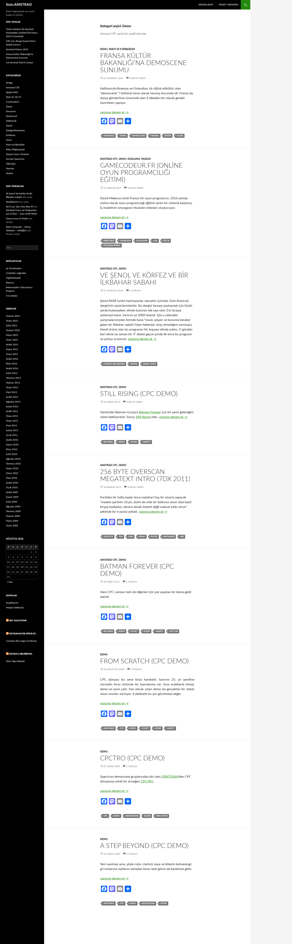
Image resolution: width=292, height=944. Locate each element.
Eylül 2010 (11, 454)
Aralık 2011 (12, 411)
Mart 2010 (11, 478)
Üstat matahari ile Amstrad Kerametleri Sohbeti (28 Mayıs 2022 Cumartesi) (21, 33)
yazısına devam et (114, 112)
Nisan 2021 (12, 340)
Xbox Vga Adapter (15, 661)
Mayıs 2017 (12, 349)
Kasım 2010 (12, 444)
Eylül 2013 (11, 373)
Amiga (9, 83)
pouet (134, 631)
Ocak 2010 (12, 487)
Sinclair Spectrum (15, 159)
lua (155, 241)
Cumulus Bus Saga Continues (21, 641)
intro (154, 537)
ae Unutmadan (13, 268)
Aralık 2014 (12, 368)
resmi (168, 136)
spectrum (162, 816)
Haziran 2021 (13, 330)
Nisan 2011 (12, 421)
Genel (9, 125)
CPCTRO (147, 781)
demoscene (138, 136)
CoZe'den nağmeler (16, 273)
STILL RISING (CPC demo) (139, 394)
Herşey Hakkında (228, 5)
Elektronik (11, 121)
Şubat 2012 (12, 406)
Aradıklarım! (205, 5)
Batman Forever (150, 412)
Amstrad (108, 136)
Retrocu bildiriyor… (21, 654)
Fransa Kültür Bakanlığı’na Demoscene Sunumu (143, 63)
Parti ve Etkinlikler (122, 49)
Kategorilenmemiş (15, 130)
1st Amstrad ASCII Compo (19, 62)
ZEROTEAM (169, 776)
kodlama (142, 241)
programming (111, 245)
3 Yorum (136, 669)
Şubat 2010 (12, 483)
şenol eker (149, 364)
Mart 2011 (11, 425)
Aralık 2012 (12, 397)
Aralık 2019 (12, 344)
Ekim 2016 (11, 363)
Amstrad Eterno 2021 (17, 49)
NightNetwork (13, 278)
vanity (147, 442)
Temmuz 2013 (13, 378)
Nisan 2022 (12, 321)
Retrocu (10, 282)
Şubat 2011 (12, 430)
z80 (182, 537)
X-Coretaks (11, 296)
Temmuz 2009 (13, 511)
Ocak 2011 (12, 435)
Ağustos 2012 (13, 402)
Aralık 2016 (12, 359)
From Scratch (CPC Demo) (144, 661)
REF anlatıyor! (18, 620)
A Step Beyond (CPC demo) (144, 846)
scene (180, 136)
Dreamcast (11, 116)
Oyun (9, 140)
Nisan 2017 (12, 354)
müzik (133, 364)
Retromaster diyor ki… (23, 634)
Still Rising (143, 417)
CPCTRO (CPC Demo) (132, 758)
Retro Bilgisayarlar (15, 149)
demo (123, 136)
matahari (168, 537)
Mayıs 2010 (12, 468)
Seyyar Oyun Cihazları (17, 154)
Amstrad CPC (109, 159)
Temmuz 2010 (13, 463)
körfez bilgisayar (114, 364)
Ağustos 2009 (13, 506)
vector (173, 631)
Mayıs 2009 (12, 521)
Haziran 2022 (13, 316)
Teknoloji (10, 164)
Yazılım (146, 159)
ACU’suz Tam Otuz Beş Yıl (19, 206)
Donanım (11, 111)
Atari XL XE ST (13, 97)
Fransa (155, 136)
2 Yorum (131, 582)
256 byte (108, 537)
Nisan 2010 (12, 473)
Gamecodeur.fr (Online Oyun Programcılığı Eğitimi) (141, 172)
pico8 (166, 241)
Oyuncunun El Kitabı (17, 218)
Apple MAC (12, 92)
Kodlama (134, 159)
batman (108, 442)
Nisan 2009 (12, 525)
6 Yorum (135, 290)
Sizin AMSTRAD (19, 5)
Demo (104, 49)
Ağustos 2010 (13, 459)
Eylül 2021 (11, 325)
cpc (122, 728)
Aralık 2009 (12, 492)
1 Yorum (131, 766)
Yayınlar (10, 168)
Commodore (12, 102)
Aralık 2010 (12, 440)
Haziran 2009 (13, 516)
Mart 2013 (11, 392)
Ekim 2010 (11, 449)
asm (130, 537)
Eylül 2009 (11, 502)
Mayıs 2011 (12, 416)
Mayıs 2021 (12, 335)
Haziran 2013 (13, 382)
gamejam (125, 241)
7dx (121, 537)
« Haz (10, 582)
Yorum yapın (138, 78)
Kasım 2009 (12, 497)
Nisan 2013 (12, 387)
